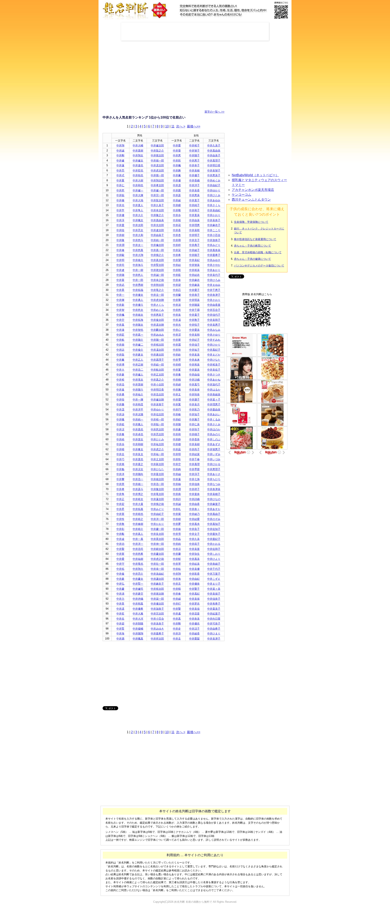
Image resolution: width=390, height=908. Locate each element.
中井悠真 (138, 250)
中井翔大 (138, 568)
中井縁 (177, 598)
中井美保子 (213, 593)
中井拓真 (138, 509)
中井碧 (177, 284)
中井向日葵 (213, 618)
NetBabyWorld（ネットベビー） (255, 175)
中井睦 (177, 419)
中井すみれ (213, 339)
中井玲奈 (194, 394)
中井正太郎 (157, 374)
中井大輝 (138, 195)
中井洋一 (138, 543)
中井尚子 (194, 449)
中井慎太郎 (157, 155)
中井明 (120, 260)
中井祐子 (194, 349)
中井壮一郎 (157, 563)
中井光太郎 (157, 225)
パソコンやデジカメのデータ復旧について (259, 265)
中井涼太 (138, 469)
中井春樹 (138, 523)
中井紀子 (194, 339)
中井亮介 (138, 573)
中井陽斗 (138, 389)
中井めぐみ (213, 180)
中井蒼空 (138, 593)
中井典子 (194, 245)
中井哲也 (138, 170)
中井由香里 (213, 304)
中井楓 (177, 165)
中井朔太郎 (157, 284)
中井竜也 (138, 563)
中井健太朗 (157, 399)
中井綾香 (194, 633)
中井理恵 (194, 225)
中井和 (177, 434)
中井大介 (138, 215)
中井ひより (213, 558)
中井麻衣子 (213, 225)
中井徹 (120, 200)
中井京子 (194, 240)
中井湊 (120, 329)
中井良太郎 (157, 533)
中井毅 (120, 533)
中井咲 (177, 270)
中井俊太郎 (157, 319)
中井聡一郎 (157, 424)
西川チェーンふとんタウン (251, 199)
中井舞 (177, 170)
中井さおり (213, 299)
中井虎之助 (157, 558)
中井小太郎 (157, 384)
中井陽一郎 (157, 339)
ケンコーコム (241, 194)
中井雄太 (138, 314)
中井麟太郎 (157, 329)
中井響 (120, 479)
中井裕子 (194, 145)
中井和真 (138, 603)
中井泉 (177, 314)
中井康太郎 (157, 354)
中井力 (120, 598)
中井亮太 (138, 230)
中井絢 (177, 469)
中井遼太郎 (157, 230)
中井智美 (194, 264)
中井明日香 (213, 165)
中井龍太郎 (157, 200)
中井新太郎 (157, 464)
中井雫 (177, 359)
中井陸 (120, 230)
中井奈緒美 (213, 394)
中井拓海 (138, 319)
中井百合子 (213, 309)
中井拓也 (138, 175)
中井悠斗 (138, 240)
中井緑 (177, 384)
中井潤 (120, 245)
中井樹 (120, 235)
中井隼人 (138, 210)
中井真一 (138, 334)
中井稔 (120, 424)
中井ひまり (213, 633)
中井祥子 (194, 489)
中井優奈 (194, 583)
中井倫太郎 (157, 245)
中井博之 (138, 494)
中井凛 (177, 185)
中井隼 (120, 494)
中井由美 (194, 220)
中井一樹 (138, 270)
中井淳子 (194, 474)
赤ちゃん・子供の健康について (252, 258)
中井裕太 (138, 499)
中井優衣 (194, 623)
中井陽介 (138, 339)
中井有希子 (213, 603)
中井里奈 (194, 494)
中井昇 (120, 509)
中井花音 (194, 613)
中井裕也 (138, 513)
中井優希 (138, 608)
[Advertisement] (195, 31)
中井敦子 (194, 319)
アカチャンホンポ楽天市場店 (253, 189)
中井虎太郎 (157, 170)
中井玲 (177, 349)
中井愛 (177, 145)
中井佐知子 (213, 529)
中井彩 (177, 160)
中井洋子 (194, 185)
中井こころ (213, 230)
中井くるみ (213, 419)
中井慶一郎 (157, 529)
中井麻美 (194, 284)
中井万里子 (213, 573)
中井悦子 (194, 324)
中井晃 (120, 289)
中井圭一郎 (157, 294)
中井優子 (194, 175)
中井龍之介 (157, 150)
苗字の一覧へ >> (214, 111)
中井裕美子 (213, 364)
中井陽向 (138, 474)
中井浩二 (138, 369)
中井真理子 (213, 160)
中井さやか (213, 264)
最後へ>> (193, 126)
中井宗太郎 (157, 613)
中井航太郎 (157, 369)
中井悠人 (138, 274)
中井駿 (120, 255)
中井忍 (177, 289)
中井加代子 (213, 384)
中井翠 (177, 339)
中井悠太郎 (157, 429)
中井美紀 (194, 260)
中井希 (177, 255)
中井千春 (194, 459)
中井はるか (213, 389)
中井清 (120, 593)
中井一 (120, 294)
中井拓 (120, 568)
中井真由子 (213, 513)
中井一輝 (138, 399)
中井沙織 (194, 379)
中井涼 (120, 429)
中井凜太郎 (157, 349)
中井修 (120, 250)
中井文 (177, 394)
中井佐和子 (213, 548)
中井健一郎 (157, 190)
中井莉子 (194, 543)
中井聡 (120, 195)
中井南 (177, 494)
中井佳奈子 (213, 598)
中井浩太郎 (157, 394)
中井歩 (177, 215)
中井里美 (194, 369)
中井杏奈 (194, 439)
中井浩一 (138, 479)
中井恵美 (194, 195)
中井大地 (138, 200)
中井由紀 (194, 578)
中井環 (177, 399)
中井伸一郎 (157, 543)
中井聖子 (194, 588)
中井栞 (177, 250)
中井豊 (120, 225)
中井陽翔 (138, 633)
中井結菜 (194, 454)
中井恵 (177, 155)
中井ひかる (213, 464)
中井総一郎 (157, 364)
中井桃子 (194, 434)
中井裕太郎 (157, 588)
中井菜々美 (213, 588)
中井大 (120, 369)
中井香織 (194, 180)
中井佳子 (194, 344)
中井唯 (177, 210)
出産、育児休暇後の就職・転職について (258, 252)
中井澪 (177, 334)
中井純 (120, 439)
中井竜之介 (157, 289)
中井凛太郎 (157, 165)
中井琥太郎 (157, 270)
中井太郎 (138, 225)
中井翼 (120, 180)
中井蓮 (120, 165)
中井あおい (213, 414)
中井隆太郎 (157, 489)
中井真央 (194, 523)
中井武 (120, 284)
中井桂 (177, 568)
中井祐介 (138, 394)
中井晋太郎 (157, 474)
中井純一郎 (157, 240)
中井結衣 (194, 274)
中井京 (177, 583)
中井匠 (120, 334)
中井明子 (194, 235)
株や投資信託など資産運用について (255, 239)
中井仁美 (194, 424)
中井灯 (177, 603)
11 (172, 126)
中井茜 (177, 190)
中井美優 (194, 568)
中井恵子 (194, 160)
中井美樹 (194, 444)
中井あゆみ (213, 200)
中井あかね (213, 379)
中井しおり (213, 553)
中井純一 (138, 419)
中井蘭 (177, 294)
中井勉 (120, 469)
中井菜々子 (213, 399)
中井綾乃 (194, 513)
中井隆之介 (157, 215)
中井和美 (194, 364)
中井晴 (120, 449)
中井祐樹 (138, 558)
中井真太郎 (157, 260)
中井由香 (194, 504)
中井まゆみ (213, 284)
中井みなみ (213, 329)
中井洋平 (138, 409)
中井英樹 (138, 384)
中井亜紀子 (213, 538)
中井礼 (177, 509)
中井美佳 (194, 608)
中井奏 (177, 374)
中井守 (120, 563)
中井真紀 (194, 593)
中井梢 (177, 364)
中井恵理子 (213, 469)
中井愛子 (194, 289)
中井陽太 (138, 324)
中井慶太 (138, 578)
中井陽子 (194, 155)
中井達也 (138, 165)
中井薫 (177, 175)
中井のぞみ (213, 519)
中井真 (120, 324)
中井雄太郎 (157, 479)
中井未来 (194, 359)
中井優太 (138, 294)
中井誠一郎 (157, 274)
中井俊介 (138, 349)
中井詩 (177, 499)
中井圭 (120, 454)
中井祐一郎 (157, 454)
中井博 (120, 364)
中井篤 (120, 464)
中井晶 (177, 538)
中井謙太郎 (157, 578)
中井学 (120, 210)
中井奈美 (194, 618)
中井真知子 (213, 523)
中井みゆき (213, 260)
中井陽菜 (194, 304)
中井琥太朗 (157, 593)
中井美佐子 (213, 369)
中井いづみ (213, 459)
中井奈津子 (213, 294)
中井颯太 (138, 220)
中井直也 (138, 459)
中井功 (120, 543)
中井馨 (177, 553)
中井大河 (138, 618)
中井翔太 (138, 155)
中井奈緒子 (213, 563)
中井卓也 (138, 434)
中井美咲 (194, 230)
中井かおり (213, 215)
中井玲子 (194, 429)
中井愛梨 (194, 638)
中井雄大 (138, 260)
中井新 (120, 304)
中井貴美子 (213, 608)
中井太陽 (138, 414)
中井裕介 (138, 529)
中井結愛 (194, 519)
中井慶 (120, 588)
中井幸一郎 (157, 568)
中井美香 (194, 190)
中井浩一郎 (157, 484)
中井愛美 (194, 329)
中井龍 (120, 354)
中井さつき (213, 374)
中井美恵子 (213, 324)
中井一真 (138, 538)
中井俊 (120, 573)
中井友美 (194, 354)
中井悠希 (138, 553)
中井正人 (138, 359)
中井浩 (120, 384)
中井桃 (177, 379)
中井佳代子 (213, 314)
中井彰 (120, 529)
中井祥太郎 (157, 638)
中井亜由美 (213, 409)
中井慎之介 (157, 255)
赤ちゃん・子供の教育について (252, 245)
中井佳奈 (194, 484)
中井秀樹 (138, 284)
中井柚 (177, 484)
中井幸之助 (157, 280)
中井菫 (177, 369)
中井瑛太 (138, 379)
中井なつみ (213, 484)
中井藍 (177, 274)
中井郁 (177, 558)
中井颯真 (138, 638)
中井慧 (120, 484)
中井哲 (120, 613)
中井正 (120, 499)
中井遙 (177, 613)
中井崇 (120, 344)
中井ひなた (213, 359)
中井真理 (194, 464)
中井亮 (120, 170)
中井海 (177, 578)
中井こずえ (213, 578)
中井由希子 (213, 628)
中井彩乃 (194, 409)
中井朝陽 (138, 623)
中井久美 (194, 538)
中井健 (120, 160)
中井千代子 (213, 568)
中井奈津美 (213, 489)
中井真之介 (157, 379)
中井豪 (120, 578)
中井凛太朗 (157, 324)
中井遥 (177, 195)
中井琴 (177, 563)
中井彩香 (194, 573)
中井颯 (120, 419)
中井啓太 (138, 439)
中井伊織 (138, 598)
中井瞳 (177, 205)
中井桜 (177, 220)
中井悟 (120, 399)
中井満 (120, 638)
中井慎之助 (157, 504)
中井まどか (213, 354)
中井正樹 (138, 364)
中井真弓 (194, 384)
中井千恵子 (213, 289)
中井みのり (213, 434)
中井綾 (177, 200)
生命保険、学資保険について (251, 221)
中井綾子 (194, 250)
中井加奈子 (213, 240)
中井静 (177, 439)
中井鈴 (177, 354)
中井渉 (120, 414)
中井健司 (138, 588)
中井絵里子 (213, 613)
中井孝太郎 (157, 185)
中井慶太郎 (157, 553)
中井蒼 (120, 374)
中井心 (177, 329)
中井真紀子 (213, 349)
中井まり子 (213, 583)
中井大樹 (138, 180)
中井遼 (120, 270)
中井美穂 (194, 170)
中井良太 (138, 454)
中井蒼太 (138, 354)
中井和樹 (138, 444)
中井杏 (177, 235)
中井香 (177, 230)
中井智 (120, 309)
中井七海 (194, 479)
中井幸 (177, 280)
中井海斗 (138, 264)
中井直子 (194, 200)
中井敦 (120, 523)
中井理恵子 (213, 404)
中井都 (177, 444)
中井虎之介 (157, 449)
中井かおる (213, 543)
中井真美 (194, 558)
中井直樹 (138, 150)
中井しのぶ (213, 439)
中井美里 (194, 548)
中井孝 (120, 489)
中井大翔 (138, 255)
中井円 (177, 409)
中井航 (120, 339)
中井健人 (138, 374)
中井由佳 (194, 374)
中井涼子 (194, 628)
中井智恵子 (213, 449)
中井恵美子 (213, 175)
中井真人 (138, 533)
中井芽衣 (194, 603)
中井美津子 (213, 638)
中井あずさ (213, 444)
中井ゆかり (213, 190)
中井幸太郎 (157, 210)
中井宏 (120, 504)
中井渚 (177, 304)
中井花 (177, 225)
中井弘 (120, 583)
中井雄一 (138, 484)
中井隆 (120, 240)
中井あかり (213, 270)
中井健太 (138, 160)
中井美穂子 (213, 494)
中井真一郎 (157, 250)
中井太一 (138, 245)
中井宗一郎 (157, 195)
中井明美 (194, 299)
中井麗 (177, 344)
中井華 (177, 299)
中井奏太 (138, 449)
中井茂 (120, 409)
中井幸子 (194, 165)
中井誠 (120, 150)
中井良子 (194, 529)
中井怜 (177, 459)
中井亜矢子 (213, 533)
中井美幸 (194, 389)
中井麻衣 (194, 280)
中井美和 (194, 334)
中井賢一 (138, 583)
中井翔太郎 (157, 180)
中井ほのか (213, 429)
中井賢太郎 (157, 264)
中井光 (120, 205)
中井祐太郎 (157, 444)
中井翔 (120, 145)
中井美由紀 (213, 210)
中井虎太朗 (157, 299)
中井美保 (194, 598)
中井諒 (120, 349)
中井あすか (213, 509)
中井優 (177, 180)
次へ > (180, 126)
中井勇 (120, 394)
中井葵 (177, 150)
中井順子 (194, 255)
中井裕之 (138, 519)
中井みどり (213, 245)
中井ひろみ (213, 280)
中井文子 (194, 533)
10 (167, 126)
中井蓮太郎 (157, 499)
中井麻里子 (213, 504)
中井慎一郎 (157, 175)
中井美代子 (213, 274)
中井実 (120, 553)
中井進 (120, 389)
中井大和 (138, 235)
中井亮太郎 (157, 434)
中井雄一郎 (157, 160)
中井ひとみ (213, 195)
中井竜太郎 (157, 494)
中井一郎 (138, 280)
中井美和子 (213, 319)
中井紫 (177, 513)
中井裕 (120, 379)
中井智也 (138, 329)
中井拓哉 (138, 289)
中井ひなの (213, 499)
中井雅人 (138, 424)
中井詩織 (194, 499)
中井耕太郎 (157, 548)
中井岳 (120, 618)
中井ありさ (213, 474)
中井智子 (194, 150)
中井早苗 (194, 469)
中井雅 (177, 389)
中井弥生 (194, 553)
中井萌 (177, 240)
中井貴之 (138, 464)
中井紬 (177, 474)
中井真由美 (213, 150)
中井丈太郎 (157, 459)
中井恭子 (194, 294)
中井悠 (120, 190)
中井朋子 (194, 399)
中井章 (120, 603)
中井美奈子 (213, 220)
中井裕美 (194, 270)
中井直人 (138, 205)
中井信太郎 (157, 414)
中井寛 (120, 513)
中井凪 (177, 449)
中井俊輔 (138, 628)
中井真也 (138, 429)
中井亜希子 (213, 255)
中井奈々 (194, 509)
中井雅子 (194, 419)
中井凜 (177, 319)
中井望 (177, 260)
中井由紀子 (213, 185)
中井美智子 (213, 170)
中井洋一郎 (157, 519)
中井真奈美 (213, 250)
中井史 (177, 628)
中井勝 (120, 404)
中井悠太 (138, 309)
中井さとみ (213, 424)
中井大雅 (138, 613)
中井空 (120, 319)
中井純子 (194, 205)
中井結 (177, 264)
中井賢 (120, 628)
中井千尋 (194, 309)
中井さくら (213, 205)
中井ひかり (213, 344)
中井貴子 (194, 314)
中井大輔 (138, 145)
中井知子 (194, 414)
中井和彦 (138, 404)
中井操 (177, 529)
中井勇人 (138, 299)
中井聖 (120, 548)
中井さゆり (213, 334)
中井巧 (120, 459)
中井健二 (138, 344)
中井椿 (177, 414)
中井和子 (194, 210)
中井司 (120, 264)
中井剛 (120, 155)
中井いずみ (213, 454)
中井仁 (120, 185)
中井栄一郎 (157, 598)
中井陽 (120, 274)
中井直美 (194, 215)
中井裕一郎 (157, 419)
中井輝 (120, 299)
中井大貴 (138, 504)
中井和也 (138, 185)
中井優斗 (138, 304)
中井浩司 (138, 548)
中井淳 (120, 220)
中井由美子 (213, 155)
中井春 (177, 593)
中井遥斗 (138, 489)
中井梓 (177, 245)
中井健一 (138, 190)
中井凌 (120, 538)
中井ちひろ (213, 479)
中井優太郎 (157, 603)
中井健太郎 (157, 145)
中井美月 (194, 404)
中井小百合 (213, 235)
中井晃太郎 (157, 538)
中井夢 (177, 523)
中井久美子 (213, 145)
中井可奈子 (213, 623)
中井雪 (177, 533)
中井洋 (120, 474)
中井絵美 (194, 563)
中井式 (120, 175)
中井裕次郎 (157, 344)
